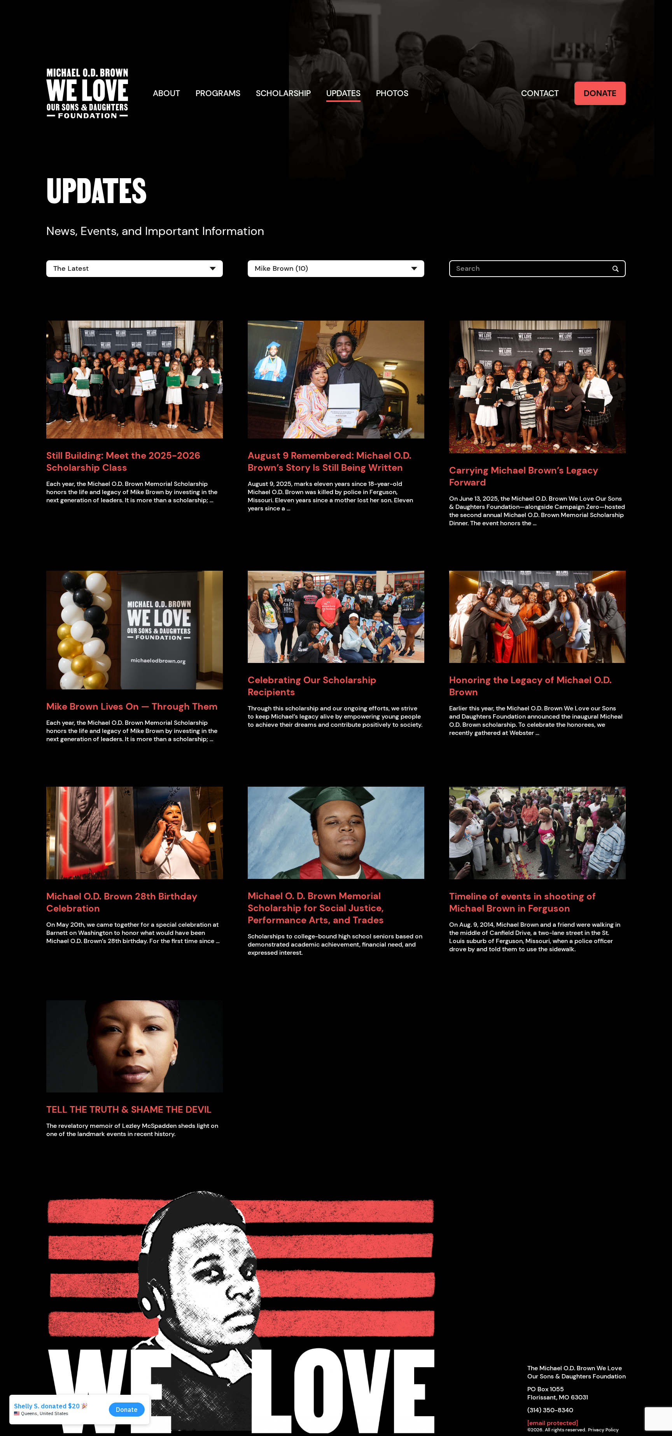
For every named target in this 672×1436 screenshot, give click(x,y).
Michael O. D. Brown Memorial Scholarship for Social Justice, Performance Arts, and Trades (316, 908)
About (166, 93)
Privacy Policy (603, 1430)
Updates (343, 93)
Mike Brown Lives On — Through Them (131, 706)
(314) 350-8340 (550, 1410)
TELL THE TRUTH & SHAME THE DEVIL (129, 1109)
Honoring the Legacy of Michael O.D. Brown (530, 686)
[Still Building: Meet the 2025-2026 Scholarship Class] (134, 379)
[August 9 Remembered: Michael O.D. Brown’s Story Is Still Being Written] (336, 379)
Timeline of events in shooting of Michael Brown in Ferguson (522, 902)
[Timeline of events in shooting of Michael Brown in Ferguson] (537, 833)
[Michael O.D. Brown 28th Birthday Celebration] (134, 833)
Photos (392, 93)
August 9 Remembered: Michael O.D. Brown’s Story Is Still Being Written (329, 461)
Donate (600, 93)
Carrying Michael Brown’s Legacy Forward (523, 476)
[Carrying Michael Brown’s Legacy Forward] (537, 387)
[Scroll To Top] (242, 1307)
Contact (540, 93)
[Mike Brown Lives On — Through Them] (134, 630)
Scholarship (283, 93)
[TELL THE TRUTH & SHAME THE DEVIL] (134, 1046)
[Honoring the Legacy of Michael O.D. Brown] (537, 617)
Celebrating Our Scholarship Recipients (312, 686)
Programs (218, 93)
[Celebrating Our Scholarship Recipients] (336, 617)
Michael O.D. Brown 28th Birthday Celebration (121, 902)
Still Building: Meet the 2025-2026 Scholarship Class (123, 461)
